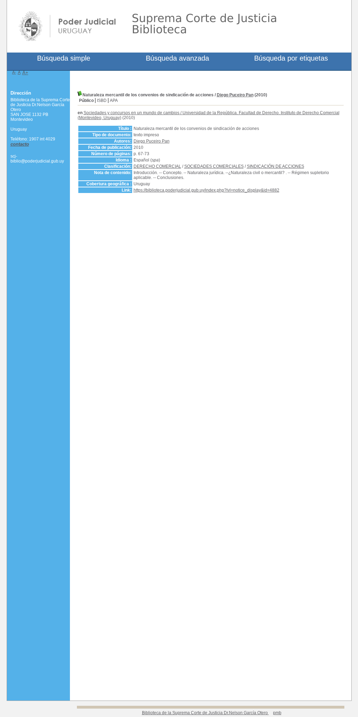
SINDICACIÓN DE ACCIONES (275, 166)
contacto (19, 144)
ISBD (102, 100)
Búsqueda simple (63, 58)
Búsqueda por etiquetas (291, 58)
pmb (277, 712)
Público (86, 100)
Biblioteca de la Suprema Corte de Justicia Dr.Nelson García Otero (205, 712)
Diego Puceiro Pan (235, 94)
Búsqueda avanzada (177, 58)
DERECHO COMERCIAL (157, 166)
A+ (25, 72)
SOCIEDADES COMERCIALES (214, 166)
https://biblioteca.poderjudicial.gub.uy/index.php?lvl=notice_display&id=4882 (206, 190)
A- (14, 72)
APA (114, 100)
